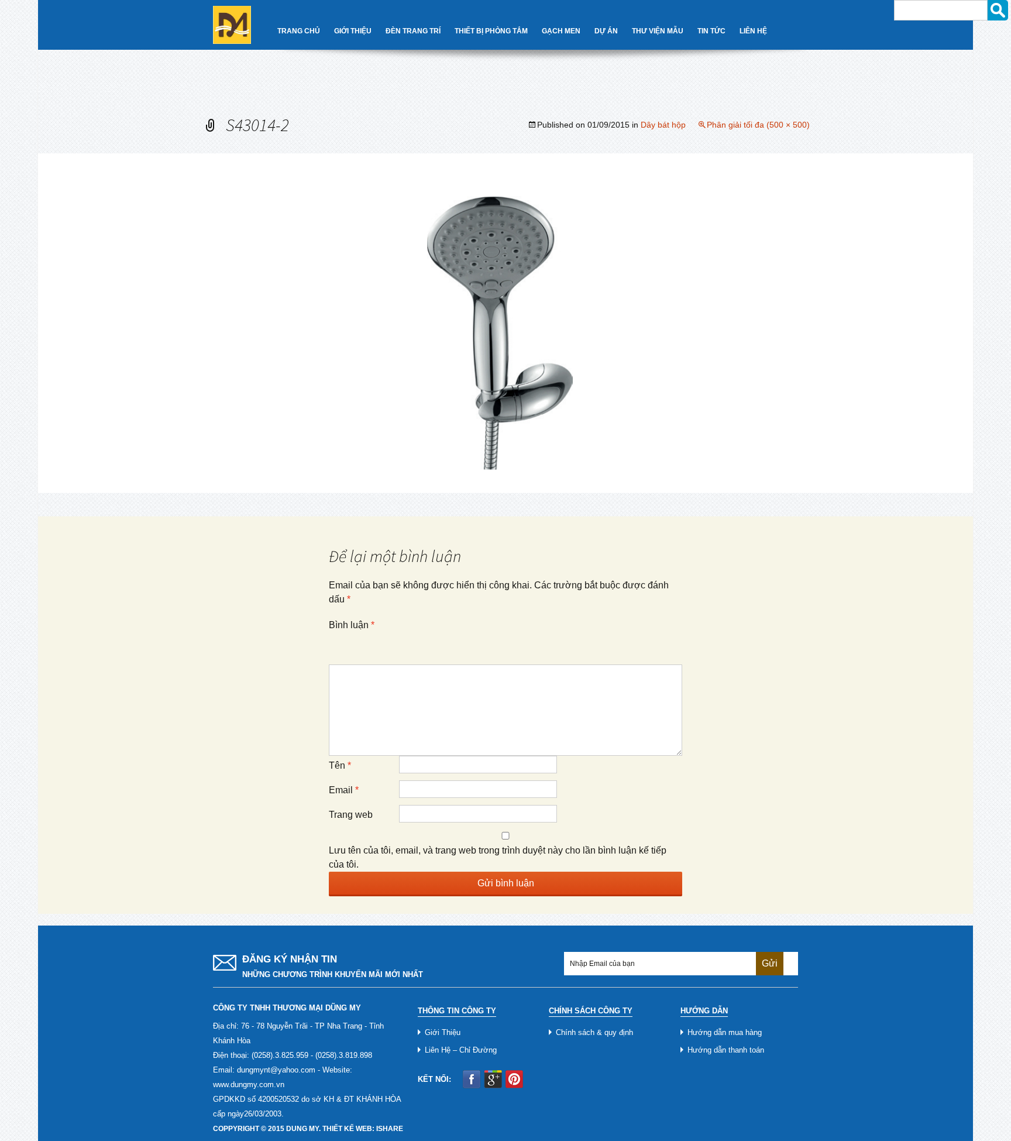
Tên (340, 765)
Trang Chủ (298, 31)
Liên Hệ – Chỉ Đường (461, 1050)
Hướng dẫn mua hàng (724, 1032)
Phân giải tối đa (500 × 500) (758, 124)
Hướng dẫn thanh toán (725, 1050)
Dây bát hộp (663, 124)
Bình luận (351, 625)
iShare (389, 1129)
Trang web (351, 815)
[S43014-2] (505, 322)
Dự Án (606, 31)
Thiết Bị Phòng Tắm (491, 31)
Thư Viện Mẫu (657, 31)
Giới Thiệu (353, 31)
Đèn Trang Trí (413, 31)
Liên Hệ (753, 31)
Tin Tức (711, 31)
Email (344, 790)
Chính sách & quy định (594, 1032)
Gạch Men (561, 31)
